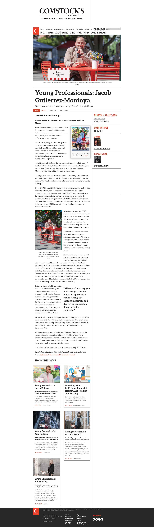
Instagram (100, 29)
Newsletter (70, 29)
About (42, 29)
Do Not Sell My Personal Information (65, 510)
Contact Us (88, 29)
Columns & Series (53, 32)
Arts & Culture (99, 118)
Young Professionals (101, 121)
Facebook (98, 29)
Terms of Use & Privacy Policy (49, 510)
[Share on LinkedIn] (101, 131)
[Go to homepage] (62, 13)
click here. (85, 156)
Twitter (95, 29)
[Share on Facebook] (95, 131)
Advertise (79, 29)
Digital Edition (59, 29)
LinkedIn (103, 29)
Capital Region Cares (98, 32)
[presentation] (36, 31)
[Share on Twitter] (98, 131)
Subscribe (49, 29)
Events (72, 32)
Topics (42, 32)
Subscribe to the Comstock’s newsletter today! (57, 354)
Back (36, 110)
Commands (1, 525)
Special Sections (83, 32)
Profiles (64, 32)
